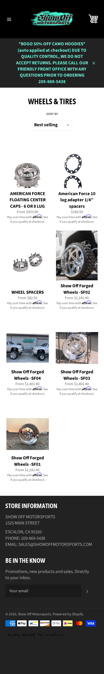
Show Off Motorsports (34, 614)
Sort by (52, 114)
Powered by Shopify (68, 614)
